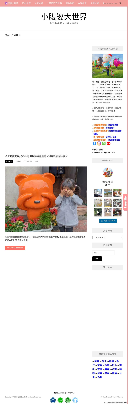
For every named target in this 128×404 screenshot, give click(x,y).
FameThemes (118, 397)
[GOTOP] (75, 400)
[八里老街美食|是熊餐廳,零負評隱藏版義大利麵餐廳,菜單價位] (46, 199)
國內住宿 (70, 3)
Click (125, 202)
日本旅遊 (26, 3)
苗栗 (99, 365)
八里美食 (9, 161)
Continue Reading (15, 248)
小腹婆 (18, 161)
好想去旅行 (110, 128)
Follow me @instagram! (65, 393)
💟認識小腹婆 (11, 3)
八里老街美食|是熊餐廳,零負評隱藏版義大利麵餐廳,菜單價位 (36, 156)
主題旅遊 (94, 3)
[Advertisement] (46, 100)
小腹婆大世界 (64, 17)
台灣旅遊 (38, 3)
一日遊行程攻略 (54, 3)
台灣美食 (82, 3)
